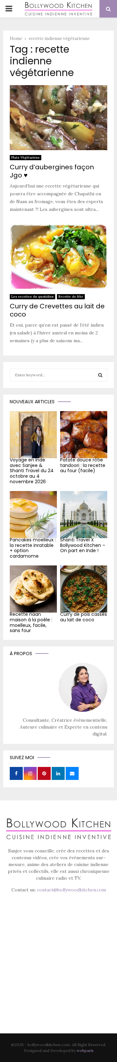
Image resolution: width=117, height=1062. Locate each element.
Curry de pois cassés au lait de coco (83, 617)
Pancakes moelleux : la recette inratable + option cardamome (33, 548)
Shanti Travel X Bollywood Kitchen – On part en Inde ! (82, 545)
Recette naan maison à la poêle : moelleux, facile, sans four (31, 622)
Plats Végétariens (25, 157)
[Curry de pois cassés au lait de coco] (83, 589)
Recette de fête (70, 296)
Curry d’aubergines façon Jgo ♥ (52, 171)
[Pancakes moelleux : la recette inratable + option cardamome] (33, 514)
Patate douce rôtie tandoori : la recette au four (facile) (82, 465)
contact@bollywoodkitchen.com (71, 890)
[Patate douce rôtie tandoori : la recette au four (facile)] (83, 434)
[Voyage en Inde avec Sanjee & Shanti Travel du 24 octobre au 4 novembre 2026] (33, 434)
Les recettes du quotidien (32, 296)
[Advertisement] (58, 972)
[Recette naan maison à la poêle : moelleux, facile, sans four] (33, 589)
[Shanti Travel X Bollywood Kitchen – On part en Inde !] (83, 514)
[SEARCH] (100, 375)
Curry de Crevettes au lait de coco (57, 310)
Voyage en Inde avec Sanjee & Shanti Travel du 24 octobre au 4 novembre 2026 (32, 471)
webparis (85, 1050)
